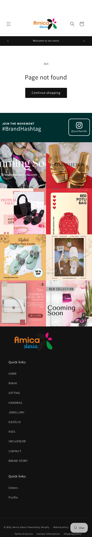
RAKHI (13, 383)
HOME (12, 373)
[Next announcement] (84, 41)
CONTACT (15, 451)
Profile (13, 497)
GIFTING (14, 393)
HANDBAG (15, 403)
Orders (13, 488)
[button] (8, 24)
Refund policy (60, 527)
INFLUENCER (17, 441)
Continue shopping (46, 93)
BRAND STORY (18, 461)
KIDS (12, 432)
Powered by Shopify (38, 527)
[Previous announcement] (8, 41)
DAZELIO (15, 422)
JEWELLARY (16, 412)
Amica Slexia (19, 527)
